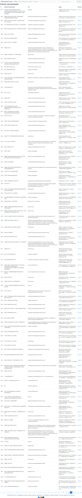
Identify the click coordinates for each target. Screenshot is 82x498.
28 (63, 492)
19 (41, 492)
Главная (15, 1)
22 (48, 492)
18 (38, 492)
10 (20, 492)
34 (78, 492)
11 (22, 492)
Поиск (79, 1)
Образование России (6, 1)
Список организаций (22, 1)
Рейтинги (30, 1)
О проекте (35, 1)
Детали (79, 9)
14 (29, 492)
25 (56, 492)
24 (53, 492)
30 (68, 492)
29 (66, 492)
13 (27, 492)
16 (34, 492)
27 (61, 492)
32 (73, 492)
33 (76, 492)
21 (46, 492)
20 (43, 492)
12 (24, 492)
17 (36, 492)
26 (58, 492)
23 (51, 492)
